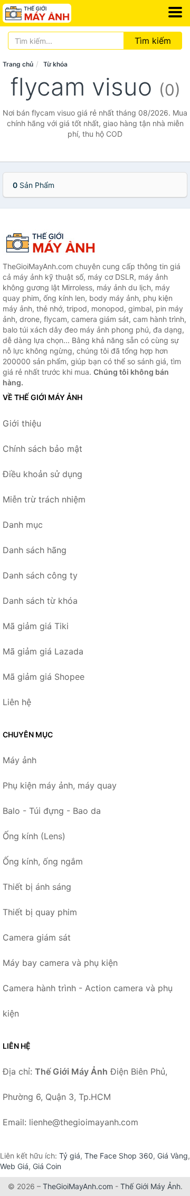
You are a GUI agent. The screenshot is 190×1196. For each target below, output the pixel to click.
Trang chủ (18, 64)
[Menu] (175, 12)
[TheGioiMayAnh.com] (50, 13)
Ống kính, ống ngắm (43, 861)
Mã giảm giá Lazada (43, 651)
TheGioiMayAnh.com (78, 1186)
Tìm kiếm (153, 40)
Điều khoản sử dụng (42, 474)
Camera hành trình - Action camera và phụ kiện (88, 1001)
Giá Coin (47, 1166)
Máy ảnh (19, 760)
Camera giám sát (37, 937)
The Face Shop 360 (118, 1155)
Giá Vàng (172, 1155)
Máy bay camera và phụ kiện (60, 962)
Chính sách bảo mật (42, 448)
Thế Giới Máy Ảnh (150, 1186)
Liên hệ (17, 702)
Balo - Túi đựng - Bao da (52, 810)
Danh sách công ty (40, 575)
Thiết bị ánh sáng (37, 886)
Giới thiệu (22, 423)
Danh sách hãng (34, 550)
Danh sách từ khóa (40, 600)
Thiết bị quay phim (40, 912)
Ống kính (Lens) (34, 836)
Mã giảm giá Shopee (43, 676)
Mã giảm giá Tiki (36, 626)
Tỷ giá (69, 1155)
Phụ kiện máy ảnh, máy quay (60, 785)
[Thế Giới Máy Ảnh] (55, 243)
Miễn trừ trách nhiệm (44, 499)
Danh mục (23, 524)
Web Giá (14, 1166)
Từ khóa (55, 64)
